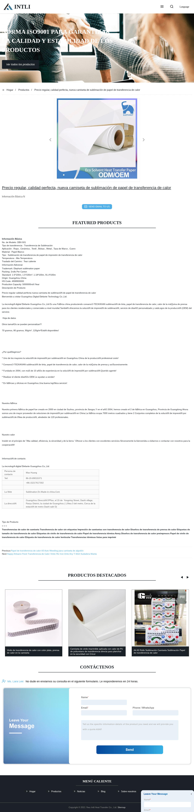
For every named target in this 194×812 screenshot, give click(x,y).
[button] (162, 7)
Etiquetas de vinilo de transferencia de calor (59, 533)
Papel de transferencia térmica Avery (102, 533)
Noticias (81, 791)
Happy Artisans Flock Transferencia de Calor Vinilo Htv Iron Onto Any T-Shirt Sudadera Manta (52, 554)
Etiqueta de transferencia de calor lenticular (47, 537)
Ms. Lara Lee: (15, 681)
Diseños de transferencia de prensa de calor (153, 529)
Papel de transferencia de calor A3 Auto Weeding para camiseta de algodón (47, 550)
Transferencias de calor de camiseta (20, 529)
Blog (103, 791)
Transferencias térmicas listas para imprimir (93, 537)
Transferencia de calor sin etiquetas (58, 529)
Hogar (10, 90)
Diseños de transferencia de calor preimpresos (145, 533)
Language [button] (184, 6)
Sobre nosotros (128, 791)
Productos (23, 90)
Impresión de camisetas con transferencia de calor (104, 529)
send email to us (99, 206)
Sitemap (121, 807)
